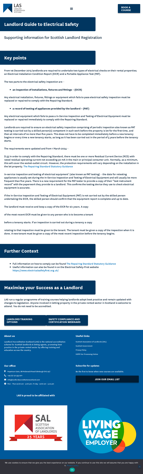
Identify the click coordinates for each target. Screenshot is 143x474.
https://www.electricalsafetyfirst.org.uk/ (36, 270)
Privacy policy (72, 465)
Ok (72, 470)
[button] (71, 8)
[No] (139, 466)
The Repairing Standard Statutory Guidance (48, 166)
